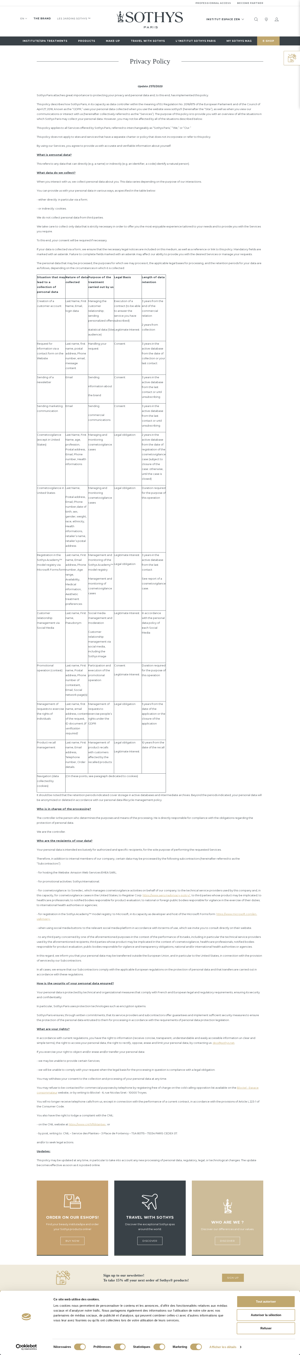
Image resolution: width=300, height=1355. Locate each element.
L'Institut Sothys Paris (196, 40)
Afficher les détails (222, 1347)
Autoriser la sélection (266, 1315)
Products (86, 40)
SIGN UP (233, 1277)
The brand (42, 18)
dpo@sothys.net (223, 1042)
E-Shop (268, 40)
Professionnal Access (213, 3)
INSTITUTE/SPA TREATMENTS (45, 40)
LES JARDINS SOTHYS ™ (74, 18)
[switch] (120, 1347)
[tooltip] (256, 19)
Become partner (250, 3)
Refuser (266, 1328)
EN (22, 18)
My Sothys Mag (239, 40)
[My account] (276, 19)
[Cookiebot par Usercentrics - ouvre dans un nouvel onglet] (26, 1347)
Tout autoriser (266, 1301)
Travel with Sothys (148, 40)
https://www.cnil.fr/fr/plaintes (87, 1124)
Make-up (113, 40)
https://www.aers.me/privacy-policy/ (166, 895)
